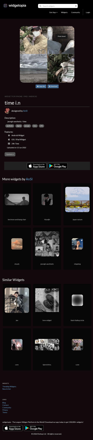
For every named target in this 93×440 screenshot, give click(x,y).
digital (19, 126)
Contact (5, 405)
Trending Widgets (9, 386)
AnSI (25, 110)
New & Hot (6, 389)
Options (9, 154)
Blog (4, 403)
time (34, 126)
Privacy (5, 410)
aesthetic (10, 126)
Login (88, 12)
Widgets (64, 12)
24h (41, 126)
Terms (4, 412)
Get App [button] (52, 12)
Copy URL (41, 86)
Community (75, 12)
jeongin (27, 126)
